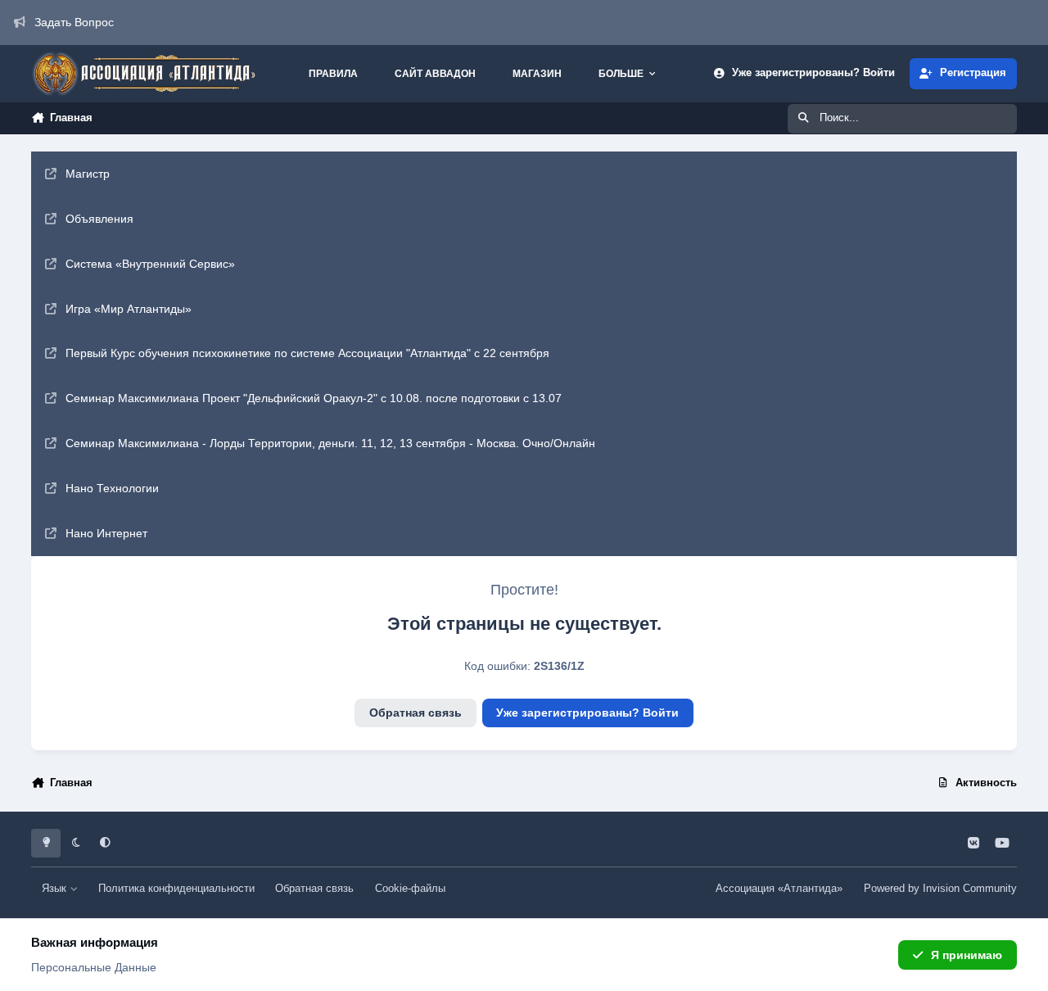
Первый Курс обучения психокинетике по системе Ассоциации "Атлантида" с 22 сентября (307, 353)
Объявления (99, 218)
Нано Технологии (112, 488)
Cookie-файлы (410, 888)
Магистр (88, 173)
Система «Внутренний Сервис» (150, 263)
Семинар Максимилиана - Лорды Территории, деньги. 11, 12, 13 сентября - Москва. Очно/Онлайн (330, 443)
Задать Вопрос (74, 22)
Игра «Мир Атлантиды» (129, 308)
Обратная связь (415, 712)
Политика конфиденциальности (176, 888)
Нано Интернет (106, 533)
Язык (56, 888)
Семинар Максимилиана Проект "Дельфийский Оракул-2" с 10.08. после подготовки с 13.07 (314, 398)
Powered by (940, 888)
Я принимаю (966, 955)
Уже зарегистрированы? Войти (587, 712)
